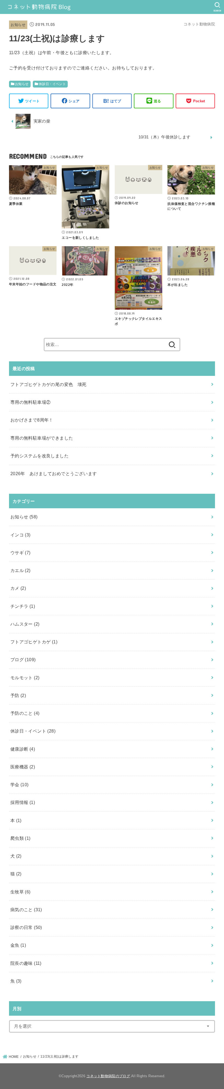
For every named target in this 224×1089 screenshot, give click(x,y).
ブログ (23, 659)
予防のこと (25, 713)
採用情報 (22, 802)
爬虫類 (20, 838)
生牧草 (20, 891)
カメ (18, 588)
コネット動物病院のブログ (108, 1076)
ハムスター (25, 624)
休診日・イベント (52, 84)
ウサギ (20, 552)
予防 (18, 695)
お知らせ (18, 25)
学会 (19, 784)
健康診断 (22, 749)
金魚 (18, 945)
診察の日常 (26, 927)
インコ (20, 534)
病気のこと (26, 909)
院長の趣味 (26, 963)
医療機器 (22, 766)
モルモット (25, 677)
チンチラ (22, 606)
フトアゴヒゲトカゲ (33, 641)
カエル (20, 570)
